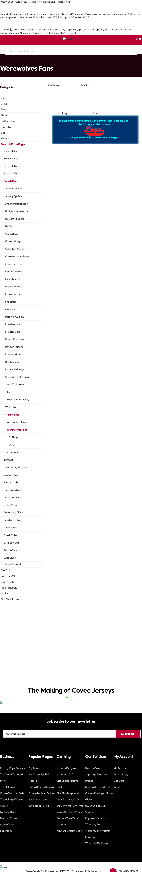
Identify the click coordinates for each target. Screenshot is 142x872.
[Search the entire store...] (134, 51)
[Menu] (4, 40)
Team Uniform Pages (15, 61)
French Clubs (34, 61)
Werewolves (49, 61)
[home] (1, 61)
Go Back (7, 10)
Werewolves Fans (66, 61)
